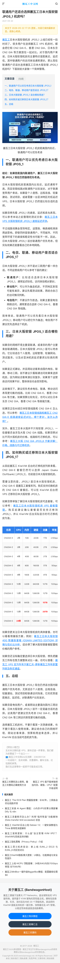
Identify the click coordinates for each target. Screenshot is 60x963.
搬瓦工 (30, 4)
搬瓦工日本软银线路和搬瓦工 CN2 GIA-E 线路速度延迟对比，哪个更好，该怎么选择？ (30, 417)
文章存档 (41, 958)
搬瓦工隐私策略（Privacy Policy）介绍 (24, 841)
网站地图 (50, 958)
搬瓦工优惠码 (30, 932)
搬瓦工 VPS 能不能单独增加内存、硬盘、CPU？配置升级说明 (45, 784)
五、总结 (9, 104)
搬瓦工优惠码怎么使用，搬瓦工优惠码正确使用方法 (15, 783)
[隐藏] (21, 78)
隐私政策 (23, 958)
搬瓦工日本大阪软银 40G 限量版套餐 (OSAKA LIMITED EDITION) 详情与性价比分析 (30, 640)
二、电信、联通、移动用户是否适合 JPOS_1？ (27, 90)
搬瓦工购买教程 (30, 916)
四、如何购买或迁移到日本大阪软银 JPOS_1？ (27, 99)
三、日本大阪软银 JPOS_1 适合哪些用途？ (25, 94)
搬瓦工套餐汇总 (30, 924)
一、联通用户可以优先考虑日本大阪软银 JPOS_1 (28, 85)
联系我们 (14, 958)
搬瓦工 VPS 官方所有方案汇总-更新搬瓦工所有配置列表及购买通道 (30, 664)
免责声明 (32, 958)
